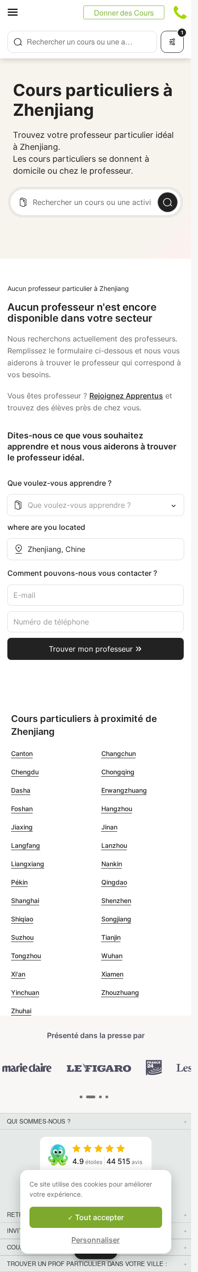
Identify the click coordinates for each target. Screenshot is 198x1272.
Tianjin (111, 937)
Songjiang (116, 919)
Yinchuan (25, 992)
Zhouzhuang (120, 992)
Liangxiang (27, 864)
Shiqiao (22, 919)
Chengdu (25, 772)
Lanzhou (114, 845)
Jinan (109, 827)
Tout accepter (98, 1217)
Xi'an (18, 974)
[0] (81, 1097)
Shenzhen (116, 900)
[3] (106, 1097)
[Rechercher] (167, 202)
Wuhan (111, 956)
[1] (90, 1097)
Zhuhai (21, 1011)
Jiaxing (22, 827)
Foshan (22, 808)
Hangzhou (116, 808)
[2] (100, 1097)
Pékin (19, 882)
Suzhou (22, 937)
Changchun (118, 753)
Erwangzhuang (124, 790)
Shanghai (25, 900)
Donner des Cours (124, 12)
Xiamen (112, 974)
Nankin (111, 864)
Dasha (20, 790)
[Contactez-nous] (180, 12)
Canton (22, 753)
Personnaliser (95, 1239)
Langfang (25, 845)
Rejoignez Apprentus (126, 395)
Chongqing (117, 772)
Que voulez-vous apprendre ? (59, 483)
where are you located (46, 527)
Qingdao (114, 882)
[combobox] (82, 42)
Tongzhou (26, 956)
